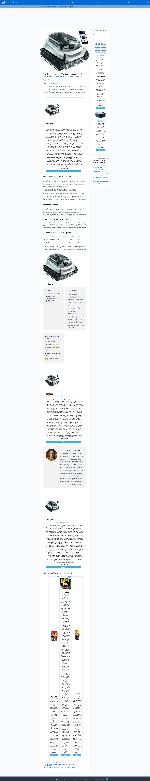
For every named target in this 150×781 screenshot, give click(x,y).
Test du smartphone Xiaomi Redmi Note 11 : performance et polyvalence (61, 767)
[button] (147, 2)
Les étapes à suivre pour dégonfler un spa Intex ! (55, 762)
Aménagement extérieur (107, 2)
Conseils (86, 2)
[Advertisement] (75, 17)
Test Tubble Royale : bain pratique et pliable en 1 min (56, 765)
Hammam (130, 2)
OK (106, 779)
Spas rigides (79, 2)
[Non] (148, 779)
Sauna (125, 2)
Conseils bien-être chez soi (48, 76)
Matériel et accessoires (140, 2)
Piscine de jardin (118, 2)
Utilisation (98, 2)
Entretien (92, 2)
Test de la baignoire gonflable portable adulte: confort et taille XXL (59, 764)
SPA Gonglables (12, 3)
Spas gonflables (71, 2)
